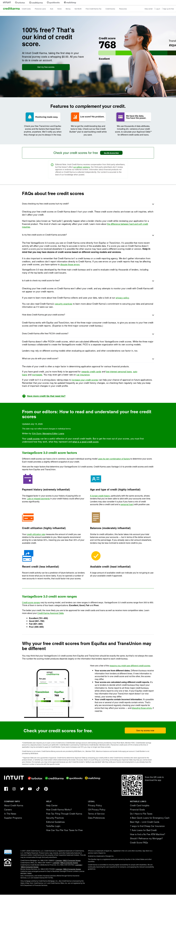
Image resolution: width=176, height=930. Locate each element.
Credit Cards (26, 9)
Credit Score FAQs (139, 842)
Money (68, 9)
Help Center (52, 805)
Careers (8, 809)
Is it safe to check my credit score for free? (41, 280)
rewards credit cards (91, 371)
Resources (123, 9)
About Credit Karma (13, 805)
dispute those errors (70, 264)
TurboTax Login (53, 826)
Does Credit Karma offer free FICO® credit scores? (45, 333)
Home (59, 9)
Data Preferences (96, 817)
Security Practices (55, 817)
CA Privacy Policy (96, 809)
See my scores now (145, 730)
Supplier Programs (13, 817)
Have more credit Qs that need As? (46, 396)
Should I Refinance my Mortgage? (146, 838)
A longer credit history (100, 495)
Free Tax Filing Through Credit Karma (64, 813)
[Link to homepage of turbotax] (20, 2)
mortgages (37, 374)
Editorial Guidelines (55, 821)
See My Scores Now (111, 153)
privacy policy (122, 297)
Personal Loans (40, 9)
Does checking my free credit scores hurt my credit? (45, 203)
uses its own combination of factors (114, 458)
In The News (10, 813)
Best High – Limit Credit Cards (144, 821)
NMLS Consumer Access (72, 860)
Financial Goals (137, 809)
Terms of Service (96, 813)
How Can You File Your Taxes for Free (64, 830)
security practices (63, 303)
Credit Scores (110, 9)
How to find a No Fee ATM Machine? (147, 834)
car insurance (83, 374)
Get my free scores (45, 66)
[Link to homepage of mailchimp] (70, 2)
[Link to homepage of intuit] (7, 2)
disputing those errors (142, 707)
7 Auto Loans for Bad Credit (143, 830)
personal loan (127, 504)
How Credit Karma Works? (59, 809)
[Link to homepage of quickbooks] (53, 2)
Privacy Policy (95, 805)
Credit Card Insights (139, 805)
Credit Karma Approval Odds (50, 613)
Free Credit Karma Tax (93, 9)
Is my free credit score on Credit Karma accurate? (44, 234)
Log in (158, 9)
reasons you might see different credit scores (130, 665)
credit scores (33, 438)
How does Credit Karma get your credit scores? (43, 314)
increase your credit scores (85, 379)
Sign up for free (168, 9)
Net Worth (78, 9)
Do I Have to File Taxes (141, 813)
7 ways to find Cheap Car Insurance (147, 826)
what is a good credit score (85, 441)
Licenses (59, 860)
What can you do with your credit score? (40, 358)
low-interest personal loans (119, 371)
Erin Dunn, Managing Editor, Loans (48, 433)
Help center (149, 9)
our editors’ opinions (81, 167)
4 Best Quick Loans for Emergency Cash (149, 817)
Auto (51, 9)
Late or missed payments (38, 498)
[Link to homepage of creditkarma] (36, 2)
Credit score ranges (31, 602)
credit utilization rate (36, 534)
